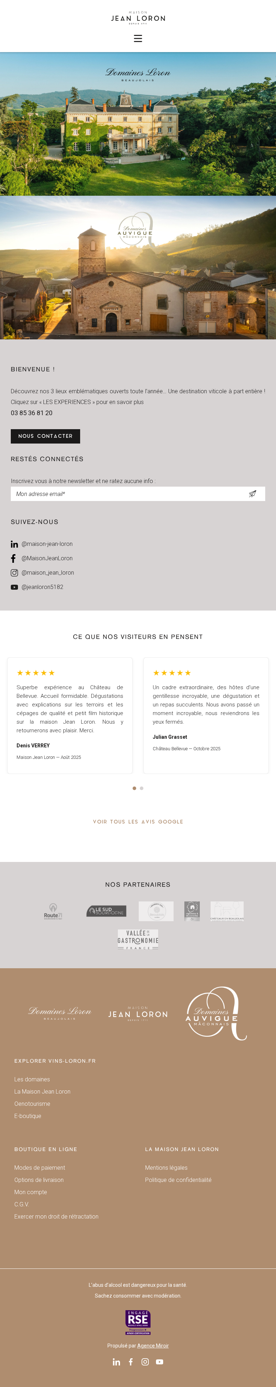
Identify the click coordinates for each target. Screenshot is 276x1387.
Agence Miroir (153, 1346)
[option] (70, 715)
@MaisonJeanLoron (47, 558)
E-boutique (27, 1116)
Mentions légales (166, 1167)
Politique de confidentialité (178, 1180)
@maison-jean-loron (47, 544)
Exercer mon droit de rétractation (56, 1216)
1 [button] (134, 788)
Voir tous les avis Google (138, 822)
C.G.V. (21, 1204)
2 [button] (141, 788)
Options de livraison (39, 1180)
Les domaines (32, 1079)
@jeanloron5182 (42, 587)
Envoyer (252, 494)
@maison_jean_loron (48, 572)
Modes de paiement (39, 1167)
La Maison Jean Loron (42, 1091)
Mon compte (30, 1192)
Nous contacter (45, 436)
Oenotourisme (32, 1103)
